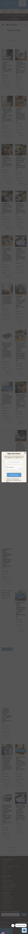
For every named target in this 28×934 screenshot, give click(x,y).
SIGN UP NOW (14, 475)
